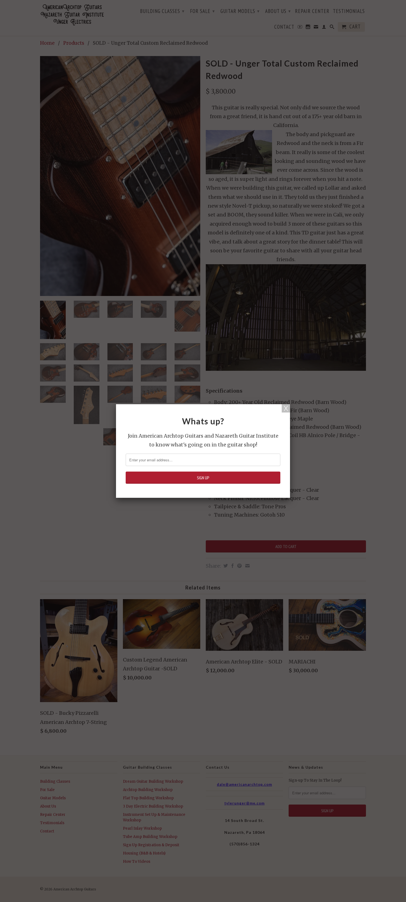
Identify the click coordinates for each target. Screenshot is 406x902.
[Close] (286, 408)
